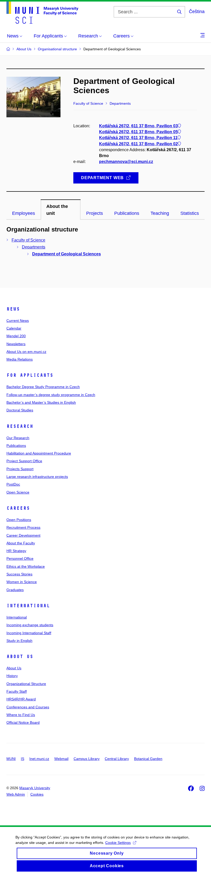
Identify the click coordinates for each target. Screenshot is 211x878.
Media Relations (19, 359)
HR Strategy (16, 551)
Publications (16, 445)
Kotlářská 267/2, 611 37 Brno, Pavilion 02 (138, 144)
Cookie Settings (118, 843)
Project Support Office (24, 461)
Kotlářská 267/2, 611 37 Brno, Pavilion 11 (138, 138)
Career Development (23, 535)
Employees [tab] (23, 213)
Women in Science (21, 582)
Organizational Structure (26, 684)
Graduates (15, 590)
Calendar (13, 328)
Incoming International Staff (28, 633)
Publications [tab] (126, 213)
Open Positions (18, 520)
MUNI (11, 759)
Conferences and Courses (27, 707)
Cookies (36, 794)
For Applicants (29, 375)
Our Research (17, 438)
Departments (33, 247)
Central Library (117, 759)
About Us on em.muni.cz (26, 352)
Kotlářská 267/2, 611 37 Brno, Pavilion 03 (138, 126)
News (13, 309)
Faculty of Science (28, 240)
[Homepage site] (42, 13)
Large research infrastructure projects (37, 477)
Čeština (197, 11)
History (12, 676)
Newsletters (15, 344)
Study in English (19, 641)
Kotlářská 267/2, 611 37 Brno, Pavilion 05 (138, 132)
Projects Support (19, 469)
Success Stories (19, 574)
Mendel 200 (16, 336)
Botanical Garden (148, 759)
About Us (19, 656)
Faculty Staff (16, 691)
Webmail (61, 759)
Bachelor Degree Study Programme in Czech (43, 387)
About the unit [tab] (57, 210)
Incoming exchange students (29, 625)
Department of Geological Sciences (66, 254)
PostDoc (13, 484)
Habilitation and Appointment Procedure (38, 453)
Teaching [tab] (160, 213)
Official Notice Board (23, 722)
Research (19, 426)
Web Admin (15, 794)
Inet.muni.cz (39, 759)
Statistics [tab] (189, 213)
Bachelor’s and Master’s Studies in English (41, 402)
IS (22, 759)
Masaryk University (34, 788)
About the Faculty (20, 543)
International (28, 606)
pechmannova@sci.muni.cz (126, 161)
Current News (17, 321)
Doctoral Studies (19, 410)
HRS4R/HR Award (21, 699)
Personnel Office (19, 558)
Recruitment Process (23, 527)
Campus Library (87, 759)
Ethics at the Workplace (25, 566)
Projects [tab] (94, 213)
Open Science (17, 492)
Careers (18, 508)
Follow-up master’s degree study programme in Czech (50, 395)
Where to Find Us (20, 715)
